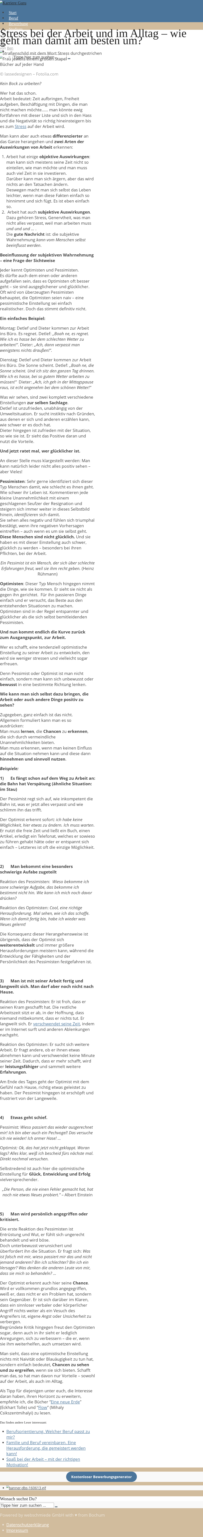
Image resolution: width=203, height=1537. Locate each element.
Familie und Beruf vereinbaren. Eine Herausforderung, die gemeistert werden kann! (46, 1448)
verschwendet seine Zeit (56, 1024)
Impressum (17, 1530)
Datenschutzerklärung (27, 1525)
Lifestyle (16, 46)
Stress (20, 126)
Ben (10, 48)
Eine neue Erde (65, 1402)
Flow (42, 1407)
